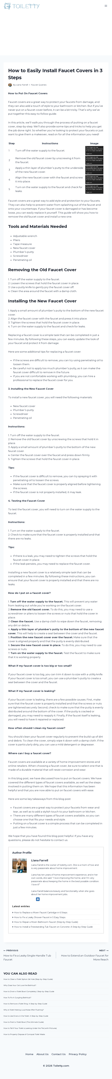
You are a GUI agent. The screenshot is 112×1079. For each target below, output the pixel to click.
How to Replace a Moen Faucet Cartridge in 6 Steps (40, 912)
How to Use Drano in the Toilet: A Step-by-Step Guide (26, 1016)
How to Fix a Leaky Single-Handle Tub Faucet (27, 955)
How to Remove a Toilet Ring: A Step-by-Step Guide (25, 1004)
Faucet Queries (38, 85)
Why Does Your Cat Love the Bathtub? (20, 985)
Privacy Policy (78, 1054)
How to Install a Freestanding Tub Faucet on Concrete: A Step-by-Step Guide (53, 927)
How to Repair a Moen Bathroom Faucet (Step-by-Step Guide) (46, 922)
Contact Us (58, 1054)
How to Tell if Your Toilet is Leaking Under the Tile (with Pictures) (30, 1028)
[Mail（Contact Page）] (37, 899)
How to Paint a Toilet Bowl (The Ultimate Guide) (24, 1022)
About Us (42, 1054)
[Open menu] (105, 6)
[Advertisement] (56, 33)
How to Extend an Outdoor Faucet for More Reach (84, 955)
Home (29, 1054)
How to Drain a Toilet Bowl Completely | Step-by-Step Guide (29, 991)
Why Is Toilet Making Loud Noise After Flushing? (24, 1010)
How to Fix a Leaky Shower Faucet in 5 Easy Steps (39, 917)
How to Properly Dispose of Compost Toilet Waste (24, 1034)
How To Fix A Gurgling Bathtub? (17, 997)
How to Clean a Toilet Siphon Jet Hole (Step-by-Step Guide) (28, 979)
